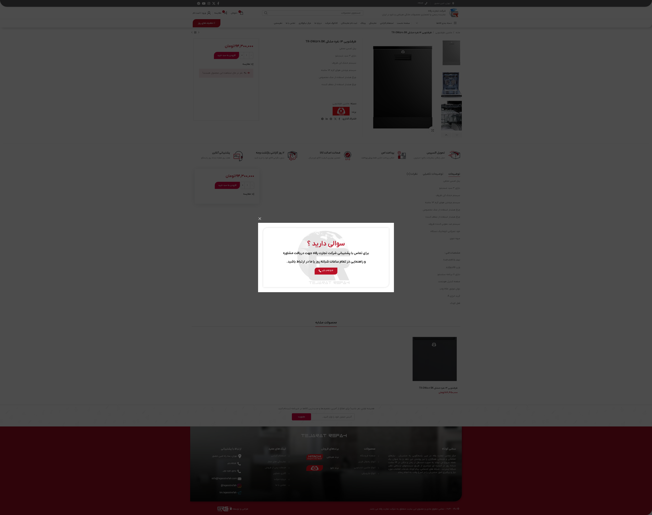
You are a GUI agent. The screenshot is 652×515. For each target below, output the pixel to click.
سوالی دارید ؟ (326, 243)
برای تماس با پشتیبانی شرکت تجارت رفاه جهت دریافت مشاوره (326, 253)
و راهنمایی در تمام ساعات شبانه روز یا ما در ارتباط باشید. (326, 261)
